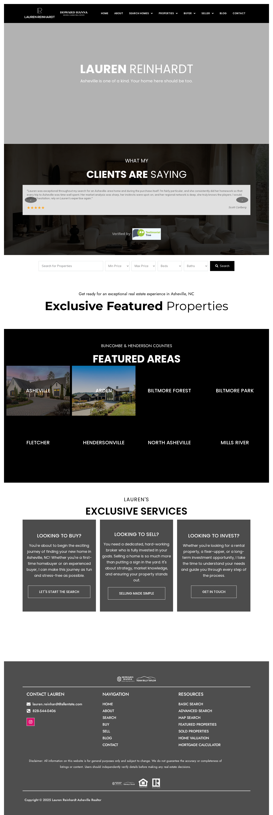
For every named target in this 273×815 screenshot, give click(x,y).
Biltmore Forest (169, 390)
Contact (239, 13)
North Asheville (169, 442)
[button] (141, 13)
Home (104, 13)
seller (205, 13)
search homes (139, 13)
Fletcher (38, 442)
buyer (188, 13)
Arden (104, 390)
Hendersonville (104, 442)
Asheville (38, 390)
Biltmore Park (235, 390)
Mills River (235, 442)
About (118, 13)
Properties (166, 13)
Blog (223, 13)
